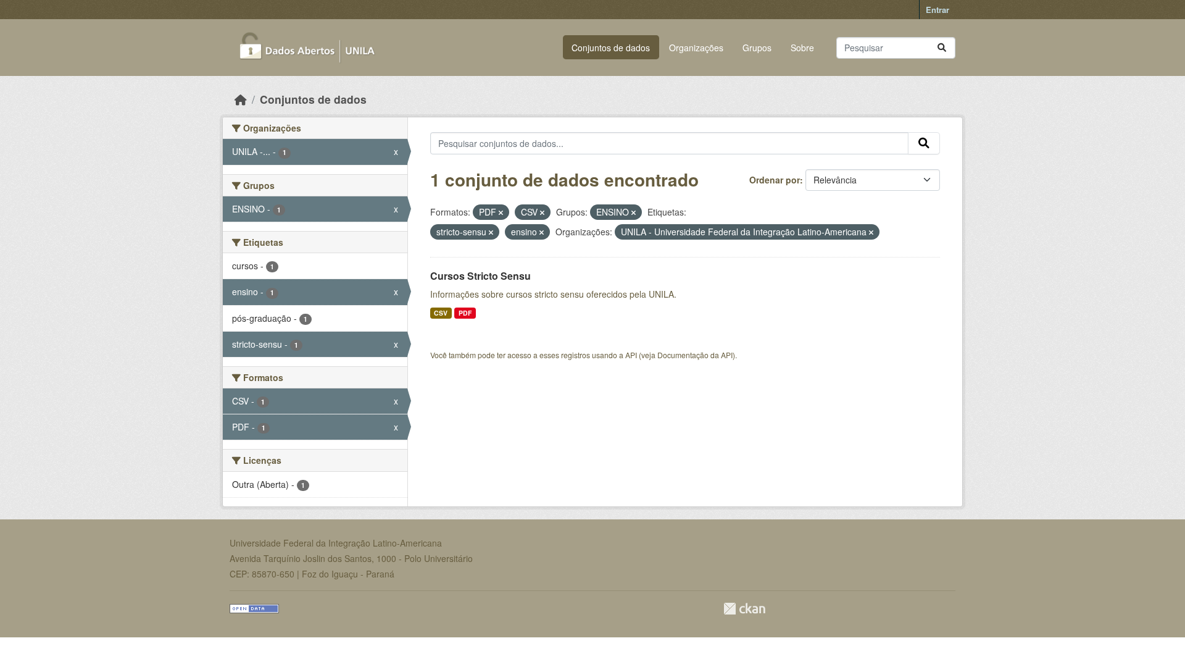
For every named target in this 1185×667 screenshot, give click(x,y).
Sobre (802, 47)
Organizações (696, 47)
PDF (465, 312)
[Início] (241, 99)
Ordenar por (774, 180)
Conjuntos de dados (611, 47)
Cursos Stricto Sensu (480, 276)
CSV (440, 312)
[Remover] (501, 212)
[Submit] (941, 48)
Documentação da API (695, 355)
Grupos (756, 47)
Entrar (937, 9)
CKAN (744, 608)
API (631, 355)
